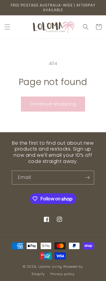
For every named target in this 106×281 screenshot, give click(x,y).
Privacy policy (62, 274)
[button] (7, 26)
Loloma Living (50, 266)
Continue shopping (53, 104)
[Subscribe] (87, 177)
